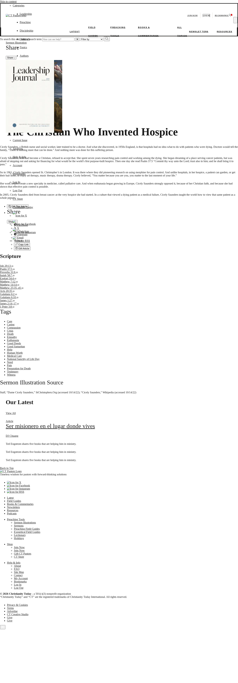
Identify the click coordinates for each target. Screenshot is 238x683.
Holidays (19, 538)
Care (9, 321)
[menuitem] (126, 248)
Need (10, 362)
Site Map (19, 572)
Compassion (14, 327)
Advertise (12, 611)
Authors (24, 55)
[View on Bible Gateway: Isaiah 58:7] (13, 275)
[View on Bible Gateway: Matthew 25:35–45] (22, 287)
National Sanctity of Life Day (23, 359)
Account (17, 165)
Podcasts (12, 513)
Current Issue (20, 140)
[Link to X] (20, 215)
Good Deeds (14, 343)
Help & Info (19, 156)
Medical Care (14, 355)
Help (9, 349)
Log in (206, 15)
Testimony (12, 371)
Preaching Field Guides (27, 528)
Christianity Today (23, 207)
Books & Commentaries (20, 504)
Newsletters (198, 31)
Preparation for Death (19, 368)
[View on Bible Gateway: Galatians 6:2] (16, 294)
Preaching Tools (16, 519)
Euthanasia (13, 340)
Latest (75, 31)
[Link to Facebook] (24, 223)
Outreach (25, 39)
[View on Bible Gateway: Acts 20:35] (13, 290)
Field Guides (14, 500)
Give (9, 617)
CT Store (18, 198)
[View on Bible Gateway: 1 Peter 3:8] (13, 306)
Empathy (12, 337)
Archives (18, 148)
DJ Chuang (12, 435)
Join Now (192, 15)
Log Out (17, 190)
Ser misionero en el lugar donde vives (50, 426)
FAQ (17, 568)
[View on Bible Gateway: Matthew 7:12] (17, 281)
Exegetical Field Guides (27, 531)
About (17, 565)
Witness (11, 374)
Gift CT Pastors (22, 553)
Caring (10, 324)
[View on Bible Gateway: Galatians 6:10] (17, 297)
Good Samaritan (16, 346)
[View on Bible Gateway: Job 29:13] (12, 265)
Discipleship (26, 30)
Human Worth (15, 352)
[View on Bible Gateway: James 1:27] (14, 300)
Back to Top (7, 468)
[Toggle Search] (235, 20)
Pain (9, 365)
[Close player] (2, 627)
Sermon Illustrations (25, 522)
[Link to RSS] (21, 240)
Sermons (19, 525)
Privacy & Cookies (17, 604)
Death (10, 333)
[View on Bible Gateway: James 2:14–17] (18, 303)
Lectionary (20, 535)
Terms (10, 608)
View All (11, 413)
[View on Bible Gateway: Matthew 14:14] (18, 284)
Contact (18, 575)
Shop (10, 544)
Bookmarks (19, 173)
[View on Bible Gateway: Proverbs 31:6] (17, 272)
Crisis (10, 330)
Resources (224, 31)
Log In (16, 182)
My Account (21, 578)
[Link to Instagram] (24, 232)
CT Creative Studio (17, 614)
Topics (23, 47)
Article (9, 421)
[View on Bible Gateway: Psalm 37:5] (14, 269)
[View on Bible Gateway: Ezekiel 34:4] (15, 278)
